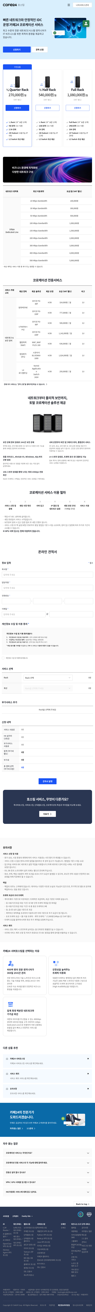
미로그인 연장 (87, 1245)
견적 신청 (40, 49)
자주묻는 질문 (15, 1128)
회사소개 (43, 1305)
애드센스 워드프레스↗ (18, 1237)
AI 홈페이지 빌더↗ (7, 1235)
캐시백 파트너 (29, 1275)
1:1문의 (30, 1128)
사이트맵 (6, 1216)
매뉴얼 (84, 1235)
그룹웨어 (74, 1241)
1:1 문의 (85, 1238)
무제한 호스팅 (29, 1231)
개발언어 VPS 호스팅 (44, 1231)
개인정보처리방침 (64, 1305)
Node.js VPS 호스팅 (44, 1238)
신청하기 (17, 49)
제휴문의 (89, 1305)
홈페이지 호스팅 (30, 1264)
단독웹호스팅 (28, 1235)
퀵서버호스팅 (42, 1227)
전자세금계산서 (76, 1252)
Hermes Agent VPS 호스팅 (7, 1252)
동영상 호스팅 (29, 1268)
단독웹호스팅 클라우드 (28, 1239)
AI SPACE (6, 1240)
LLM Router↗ (6, 1228)
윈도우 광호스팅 (30, 1244)
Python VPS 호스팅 (44, 1235)
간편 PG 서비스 (74, 1258)
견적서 (84, 1242)
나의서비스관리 (82, 4)
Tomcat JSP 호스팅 (28, 1253)
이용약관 (52, 1305)
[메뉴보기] (68, 4)
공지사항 (85, 1227)
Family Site (26, 1216)
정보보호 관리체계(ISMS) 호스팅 (49, 1260)
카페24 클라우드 (43, 1256)
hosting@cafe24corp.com (67, 1292)
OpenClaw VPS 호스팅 (7, 1244)
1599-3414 (45, 1292)
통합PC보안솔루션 (76, 1245)
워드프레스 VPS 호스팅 (17, 1243)
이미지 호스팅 (29, 1248)
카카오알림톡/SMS (76, 1236)
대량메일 (74, 1231)
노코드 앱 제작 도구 (74, 1264)
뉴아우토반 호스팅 (30, 1227)
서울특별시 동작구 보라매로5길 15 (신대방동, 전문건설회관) (48, 1289)
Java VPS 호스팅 (43, 1242)
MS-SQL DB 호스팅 (28, 1259)
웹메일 (73, 1227)
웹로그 (73, 1275)
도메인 (63, 1227)
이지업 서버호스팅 (43, 1245)
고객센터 (15, 1216)
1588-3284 (19, 1292)
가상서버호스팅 (42, 1249)
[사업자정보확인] (63, 1294)
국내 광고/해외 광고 (75, 1270)
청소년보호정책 (78, 1305)
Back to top (81, 1204)
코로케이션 (41, 1253)
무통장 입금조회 (85, 1250)
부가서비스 (41, 1263)
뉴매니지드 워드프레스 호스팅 (17, 1230)
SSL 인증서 (28, 1271)
